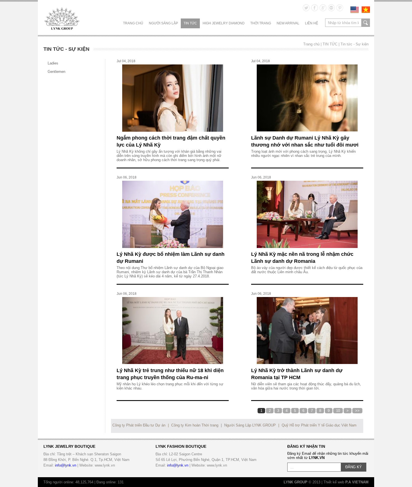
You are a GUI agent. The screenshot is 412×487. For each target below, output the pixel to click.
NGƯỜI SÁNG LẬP (163, 23)
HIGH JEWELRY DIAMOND (224, 23)
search (365, 22)
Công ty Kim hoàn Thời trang (194, 425)
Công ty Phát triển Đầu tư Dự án (138, 425)
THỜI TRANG (260, 23)
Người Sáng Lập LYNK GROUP (250, 425)
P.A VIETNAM (357, 482)
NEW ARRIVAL (288, 23)
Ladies (53, 63)
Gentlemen (56, 71)
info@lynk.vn (65, 465)
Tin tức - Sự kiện (355, 44)
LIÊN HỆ (311, 23)
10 (338, 411)
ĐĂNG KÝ (353, 467)
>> (357, 411)
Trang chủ (133, 23)
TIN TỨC (190, 23)
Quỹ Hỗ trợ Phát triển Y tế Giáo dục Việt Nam (319, 425)
